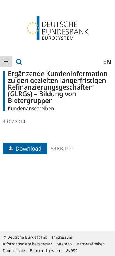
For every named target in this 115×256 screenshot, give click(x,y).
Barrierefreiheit (91, 243)
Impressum (62, 237)
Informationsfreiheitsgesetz (27, 243)
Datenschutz (14, 250)
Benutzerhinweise (45, 250)
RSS (73, 250)
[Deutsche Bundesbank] (57, 27)
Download (28, 148)
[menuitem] (6, 61)
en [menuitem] (107, 61)
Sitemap (64, 243)
